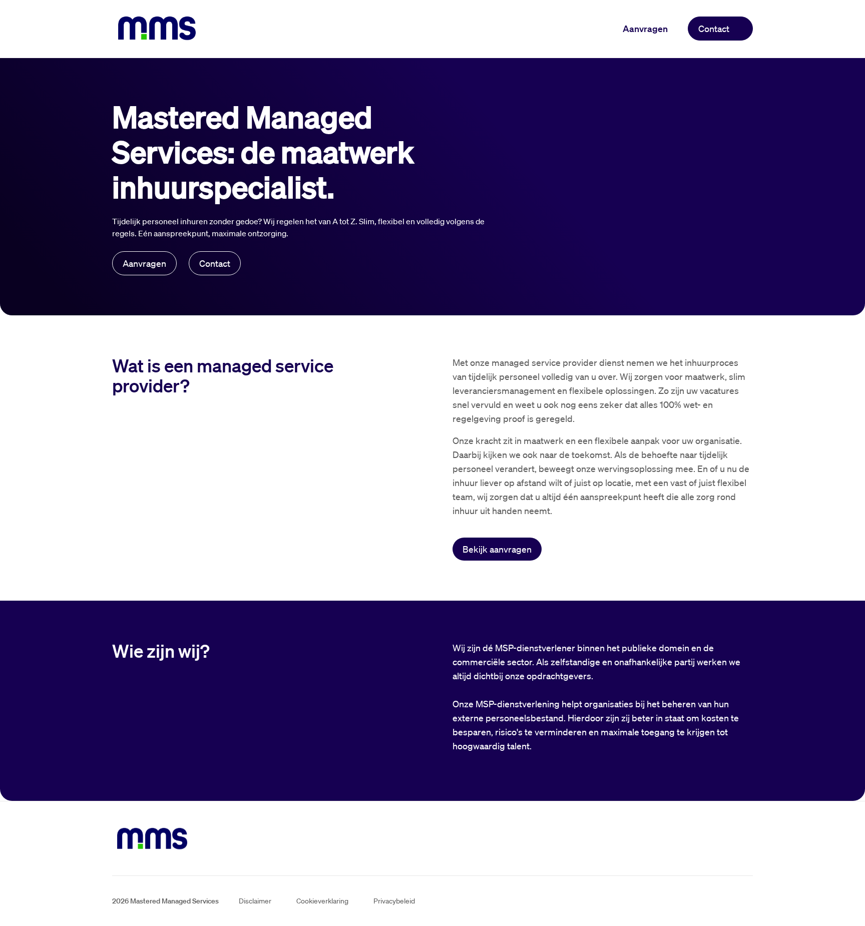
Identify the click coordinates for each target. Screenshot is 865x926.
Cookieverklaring (322, 900)
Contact (713, 28)
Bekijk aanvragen (497, 549)
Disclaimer (255, 900)
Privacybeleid (394, 900)
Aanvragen (645, 28)
